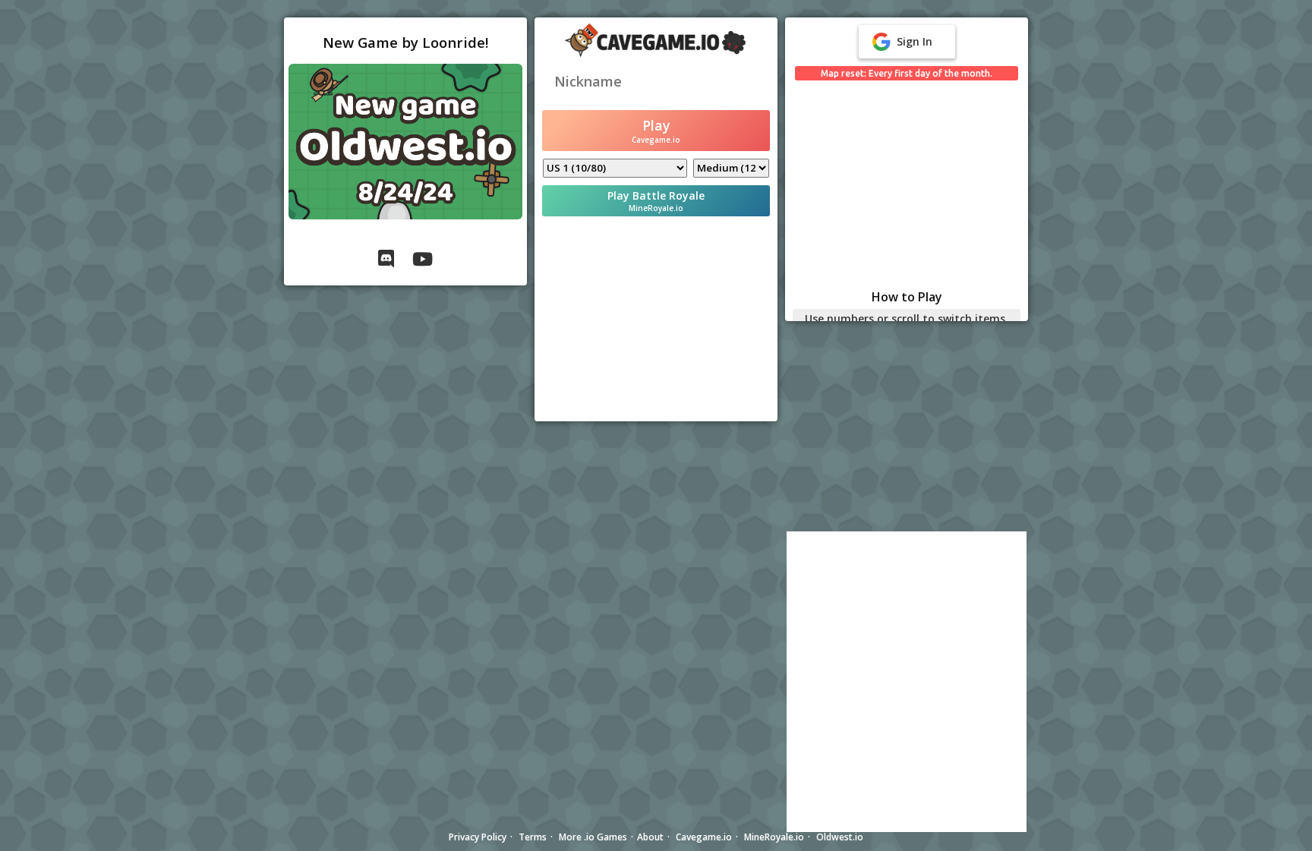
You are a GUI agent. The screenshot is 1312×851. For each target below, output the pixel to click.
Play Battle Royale (656, 200)
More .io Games (593, 837)
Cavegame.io (704, 837)
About (650, 837)
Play (656, 130)
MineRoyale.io (774, 837)
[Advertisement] (656, 319)
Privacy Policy (477, 837)
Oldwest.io (839, 837)
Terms (533, 837)
